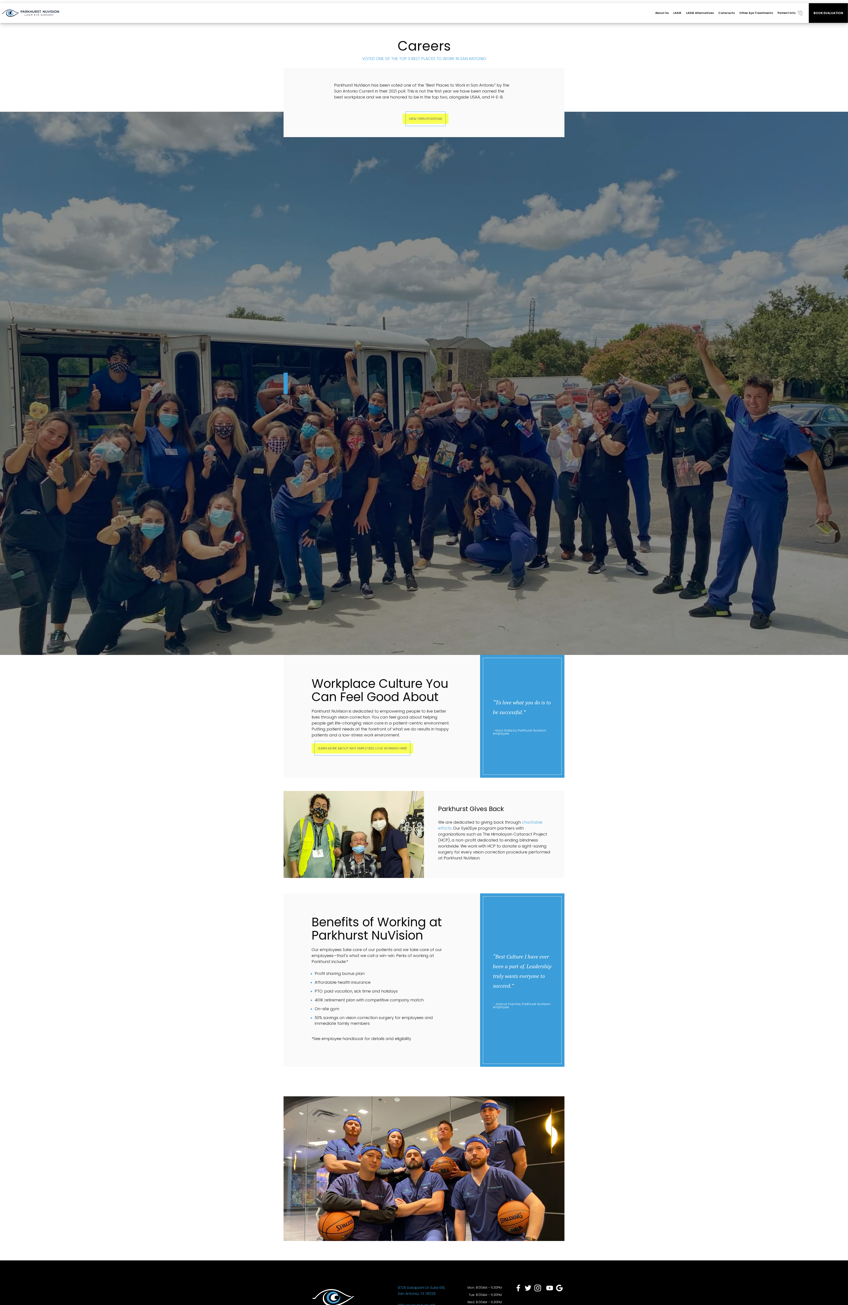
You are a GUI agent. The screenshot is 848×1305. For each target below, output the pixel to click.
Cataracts (726, 13)
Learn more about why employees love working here (362, 748)
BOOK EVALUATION (828, 13)
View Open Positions (425, 118)
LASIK (677, 13)
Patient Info (787, 13)
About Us (662, 13)
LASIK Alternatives (700, 13)
